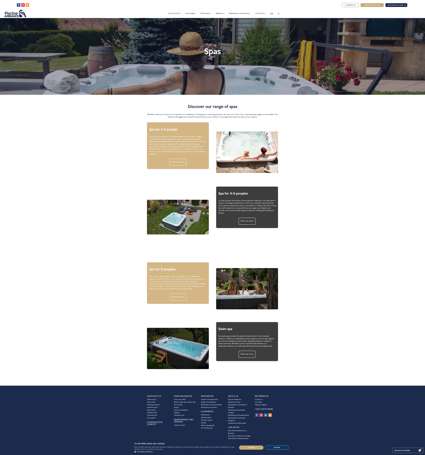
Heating (203, 422)
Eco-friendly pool (207, 428)
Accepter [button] (251, 447)
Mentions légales (261, 404)
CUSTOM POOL (154, 396)
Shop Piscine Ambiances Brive (238, 438)
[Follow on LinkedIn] (265, 415)
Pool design (190, 13)
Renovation (205, 13)
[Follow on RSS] (27, 5)
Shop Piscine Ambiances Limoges (239, 436)
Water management (207, 425)
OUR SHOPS (233, 427)
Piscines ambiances (234, 399)
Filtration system (206, 420)
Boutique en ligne (395, 5)
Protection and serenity (209, 407)
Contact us (350, 5)
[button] (184, 451)
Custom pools (174, 13)
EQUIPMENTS (207, 412)
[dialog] (212, 447)
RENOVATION (207, 396)
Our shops (258, 402)
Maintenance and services (239, 13)
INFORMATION (262, 396)
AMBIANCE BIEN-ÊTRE (372, 5)
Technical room (179, 415)
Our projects (151, 418)
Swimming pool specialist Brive (238, 415)
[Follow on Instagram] (23, 5)
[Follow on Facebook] (18, 5)
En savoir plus (158, 449)
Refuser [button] (277, 447)
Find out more (178, 162)
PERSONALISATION (183, 396)
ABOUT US (233, 396)
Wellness (219, 13)
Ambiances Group (234, 402)
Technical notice (179, 425)
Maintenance (205, 415)
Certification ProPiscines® (237, 423)
